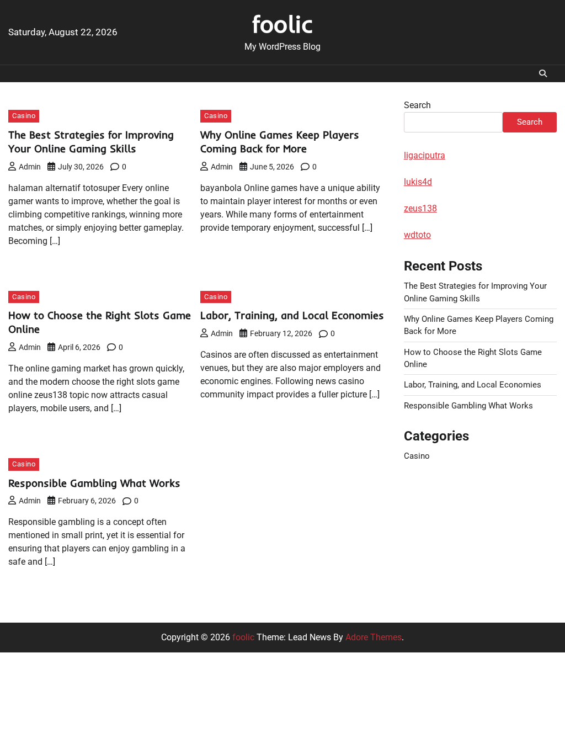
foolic (282, 24)
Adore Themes (373, 637)
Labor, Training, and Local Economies (292, 315)
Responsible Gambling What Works (94, 483)
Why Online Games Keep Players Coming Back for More (279, 141)
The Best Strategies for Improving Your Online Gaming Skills (91, 141)
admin (30, 166)
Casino (23, 115)
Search (417, 105)
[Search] (543, 73)
